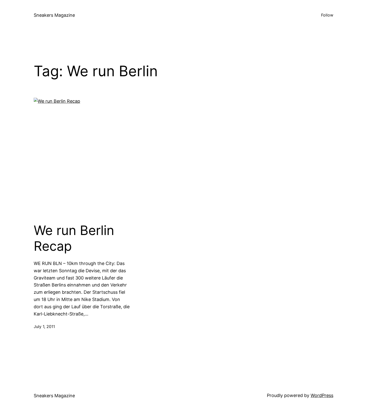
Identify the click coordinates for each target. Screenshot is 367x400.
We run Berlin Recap (74, 238)
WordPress (322, 395)
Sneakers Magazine (54, 15)
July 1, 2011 (44, 326)
